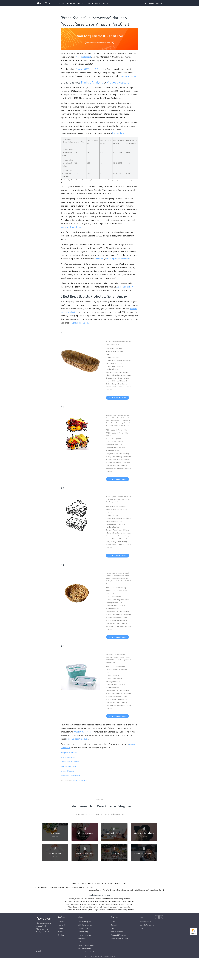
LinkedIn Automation (147, 925)
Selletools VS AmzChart (69, 766)
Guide (113, 921)
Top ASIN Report (117, 932)
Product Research (119, 82)
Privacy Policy (83, 932)
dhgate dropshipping (79, 323)
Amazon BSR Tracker (83, 732)
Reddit (90, 883)
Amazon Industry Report (120, 938)
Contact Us (82, 938)
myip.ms (99, 258)
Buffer (110, 883)
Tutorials (114, 925)
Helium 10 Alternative (86, 945)
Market (88, 3)
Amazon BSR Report (118, 935)
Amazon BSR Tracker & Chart (89, 69)
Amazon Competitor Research (89, 952)
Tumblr (97, 883)
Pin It (124, 883)
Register (158, 3)
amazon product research (117, 258)
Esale (142, 928)
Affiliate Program (84, 921)
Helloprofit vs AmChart (69, 752)
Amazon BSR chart (67, 771)
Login (151, 3)
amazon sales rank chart (72, 227)
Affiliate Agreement (85, 925)
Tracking (61, 935)
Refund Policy (83, 928)
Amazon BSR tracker (68, 757)
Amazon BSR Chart (124, 287)
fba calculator (118, 133)
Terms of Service (84, 935)
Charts (80, 3)
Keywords (61, 925)
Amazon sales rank (83, 57)
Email (104, 883)
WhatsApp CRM (145, 921)
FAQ (79, 942)
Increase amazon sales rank (70, 776)
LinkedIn (117, 883)
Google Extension (84, 948)
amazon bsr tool (129, 76)
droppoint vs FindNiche (79, 780)
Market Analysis (92, 82)
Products (62, 3)
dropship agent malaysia (77, 739)
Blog (112, 928)
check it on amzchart (117, 398)
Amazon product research (70, 762)
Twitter (83, 883)
